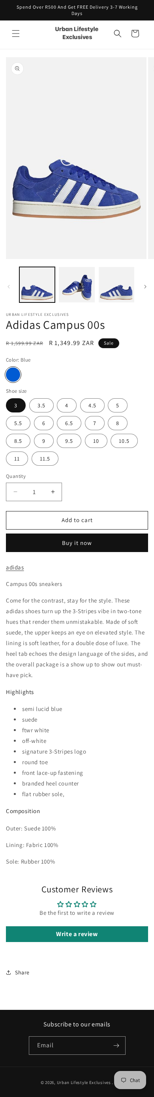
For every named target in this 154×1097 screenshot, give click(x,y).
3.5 (41, 405)
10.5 (124, 440)
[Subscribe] (116, 1045)
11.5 (45, 458)
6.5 (69, 423)
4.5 (92, 405)
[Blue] (13, 375)
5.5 (18, 423)
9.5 (69, 440)
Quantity (16, 476)
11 (17, 458)
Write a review (77, 934)
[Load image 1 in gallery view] (37, 284)
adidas (15, 567)
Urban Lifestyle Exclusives (84, 1082)
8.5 (18, 440)
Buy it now (77, 543)
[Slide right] (145, 286)
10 (96, 440)
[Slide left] (8, 286)
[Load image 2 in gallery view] (76, 284)
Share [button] (22, 972)
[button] (15, 33)
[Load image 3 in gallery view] (116, 284)
